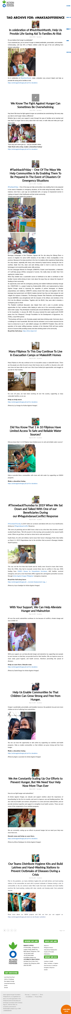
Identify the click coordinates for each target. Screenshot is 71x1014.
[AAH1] (35, 164)
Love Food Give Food (9, 977)
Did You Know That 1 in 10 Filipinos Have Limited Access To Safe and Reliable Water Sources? (35, 430)
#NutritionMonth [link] (26, 78)
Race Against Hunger (9, 981)
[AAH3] (35, 24)
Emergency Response (49, 967)
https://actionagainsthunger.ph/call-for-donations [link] (23, 83)
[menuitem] (68, 6)
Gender (46, 969)
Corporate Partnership (9, 983)
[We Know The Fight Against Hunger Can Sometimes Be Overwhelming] (35, 98)
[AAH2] (35, 346)
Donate (6, 987)
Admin (40, 37)
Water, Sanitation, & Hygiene (51, 963)
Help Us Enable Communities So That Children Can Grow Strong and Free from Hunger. (35, 695)
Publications (47, 954)
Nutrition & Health (48, 961)
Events (5, 985)
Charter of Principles (49, 951)
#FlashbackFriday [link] (13, 187)
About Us (46, 945)
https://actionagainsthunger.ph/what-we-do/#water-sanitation (27, 917)
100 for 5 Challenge (9, 979)
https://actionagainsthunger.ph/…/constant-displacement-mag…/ (27, 582)
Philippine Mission (48, 947)
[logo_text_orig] (8, 6)
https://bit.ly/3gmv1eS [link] (30, 331)
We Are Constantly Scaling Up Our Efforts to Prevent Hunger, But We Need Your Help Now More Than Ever (35, 782)
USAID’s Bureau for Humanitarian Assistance (32, 571)
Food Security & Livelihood (50, 965)
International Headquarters (50, 949)
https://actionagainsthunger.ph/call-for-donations (23, 402)
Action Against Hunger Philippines (23, 576)
